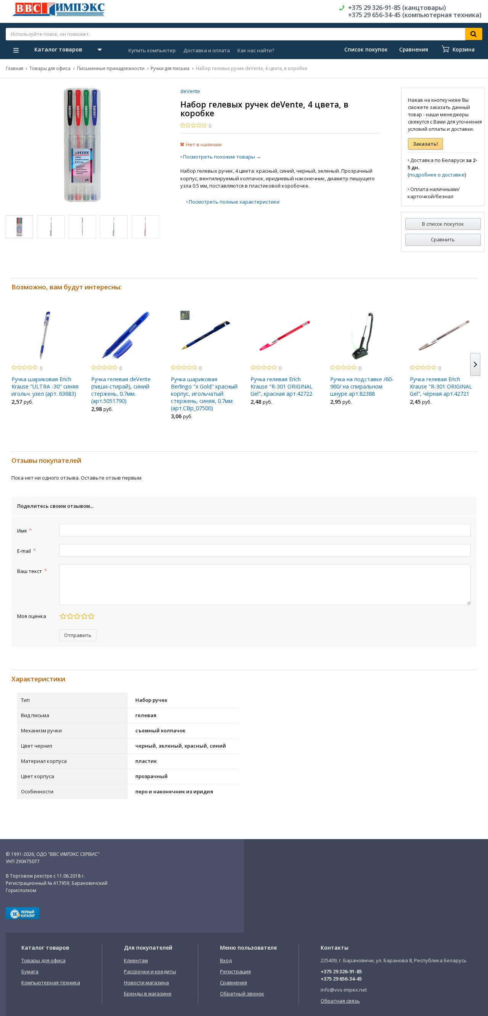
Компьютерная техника (50, 982)
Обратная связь (340, 1000)
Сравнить (443, 239)
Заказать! (425, 143)
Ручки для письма (170, 68)
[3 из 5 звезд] (76, 616)
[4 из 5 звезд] (84, 616)
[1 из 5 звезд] (62, 616)
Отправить (78, 635)
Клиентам (136, 960)
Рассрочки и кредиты (150, 971)
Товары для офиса (50, 68)
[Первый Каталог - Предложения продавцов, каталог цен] (22, 917)
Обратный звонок (242, 993)
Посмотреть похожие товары (219, 156)
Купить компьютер (152, 50)
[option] (45, 359)
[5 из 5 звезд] (91, 616)
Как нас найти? (256, 50)
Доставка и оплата (206, 50)
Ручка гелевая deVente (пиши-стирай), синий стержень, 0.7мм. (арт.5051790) (121, 390)
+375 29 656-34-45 (341, 978)
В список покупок (443, 223)
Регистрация (235, 971)
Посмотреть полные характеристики (234, 201)
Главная (14, 68)
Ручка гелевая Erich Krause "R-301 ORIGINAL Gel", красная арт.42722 (281, 386)
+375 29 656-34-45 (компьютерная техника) (415, 15)
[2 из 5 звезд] (70, 616)
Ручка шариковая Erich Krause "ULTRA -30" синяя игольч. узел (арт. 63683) (45, 386)
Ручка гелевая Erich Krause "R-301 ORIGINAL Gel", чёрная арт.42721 (441, 386)
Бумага (30, 971)
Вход (226, 960)
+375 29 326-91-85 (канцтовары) (397, 7)
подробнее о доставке (437, 174)
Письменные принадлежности (110, 68)
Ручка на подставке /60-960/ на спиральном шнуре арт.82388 (361, 386)
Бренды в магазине (148, 993)
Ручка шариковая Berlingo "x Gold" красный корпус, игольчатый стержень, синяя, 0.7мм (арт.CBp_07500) (204, 394)
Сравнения (233, 982)
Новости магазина (146, 982)
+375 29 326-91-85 (341, 971)
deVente (190, 91)
